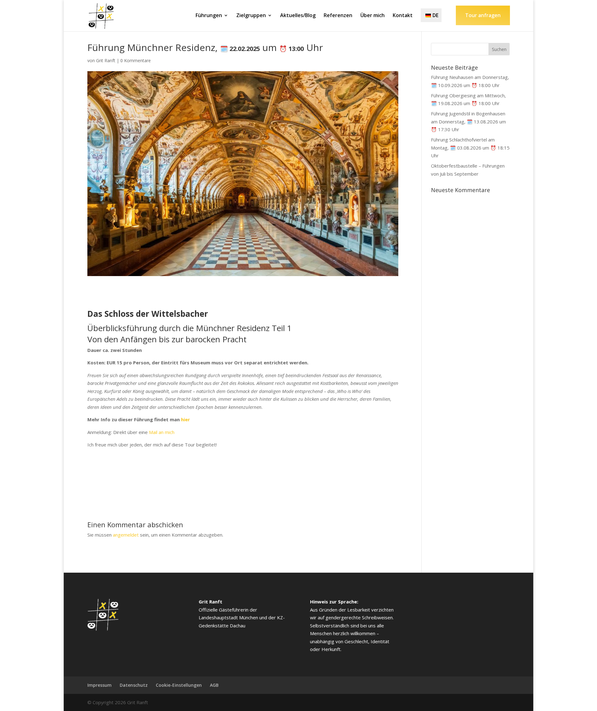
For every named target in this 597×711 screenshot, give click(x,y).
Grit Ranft (105, 60)
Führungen (209, 16)
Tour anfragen (483, 15)
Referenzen (338, 16)
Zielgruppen (251, 16)
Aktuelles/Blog (298, 16)
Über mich (372, 16)
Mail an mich (161, 432)
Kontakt (403, 16)
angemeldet (126, 535)
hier (185, 419)
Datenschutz (134, 685)
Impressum (99, 685)
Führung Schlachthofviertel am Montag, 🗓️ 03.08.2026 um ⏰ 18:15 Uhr (470, 147)
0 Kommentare (135, 60)
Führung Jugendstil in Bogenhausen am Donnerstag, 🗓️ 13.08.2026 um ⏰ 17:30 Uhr (468, 121)
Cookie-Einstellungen (179, 685)
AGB (214, 685)
